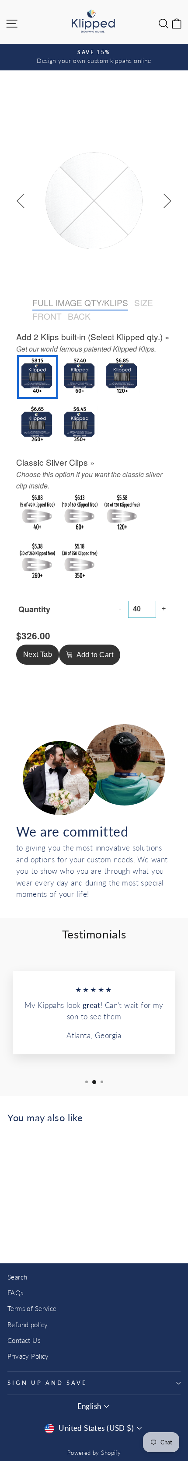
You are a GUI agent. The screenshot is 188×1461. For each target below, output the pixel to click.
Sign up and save (47, 1382)
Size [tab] (143, 302)
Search (17, 1277)
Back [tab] (79, 316)
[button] (37, 377)
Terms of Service (32, 1308)
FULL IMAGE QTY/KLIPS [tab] (80, 302)
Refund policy (27, 1324)
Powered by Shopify (94, 1453)
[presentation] (93, 337)
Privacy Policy (28, 1356)
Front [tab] (47, 316)
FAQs (15, 1293)
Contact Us (23, 1340)
